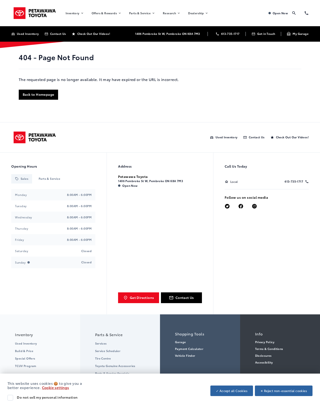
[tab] (21, 179)
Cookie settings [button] (55, 387)
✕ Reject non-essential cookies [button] (283, 391)
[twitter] (227, 207)
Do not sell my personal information (47, 397)
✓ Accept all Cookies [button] (231, 391)
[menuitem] (75, 13)
